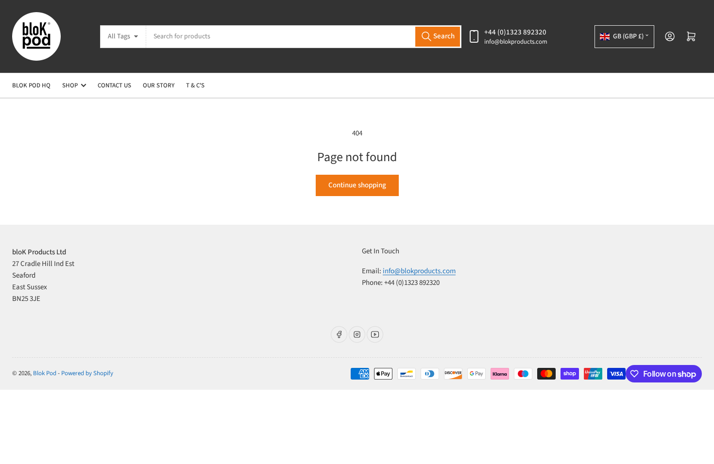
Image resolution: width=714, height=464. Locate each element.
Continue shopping (357, 185)
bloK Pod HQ (31, 85)
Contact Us (114, 85)
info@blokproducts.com (515, 41)
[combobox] (303, 36)
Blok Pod (44, 373)
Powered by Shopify (87, 373)
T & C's (195, 85)
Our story (158, 85)
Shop (70, 85)
